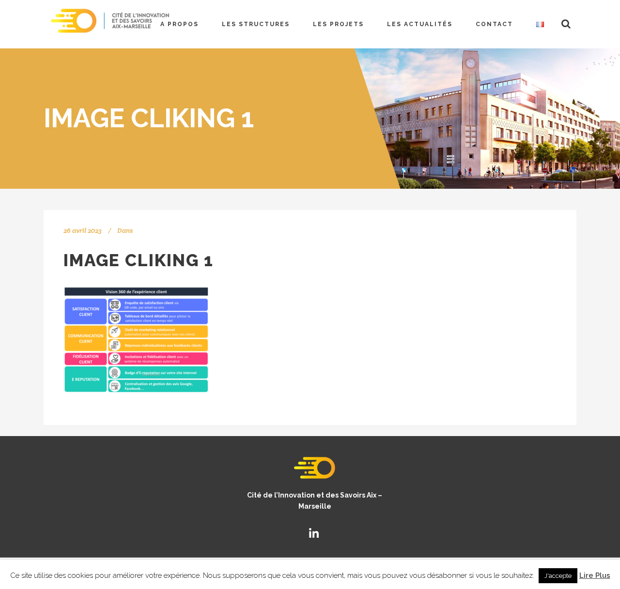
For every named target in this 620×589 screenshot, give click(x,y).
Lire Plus (594, 575)
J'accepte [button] (558, 575)
